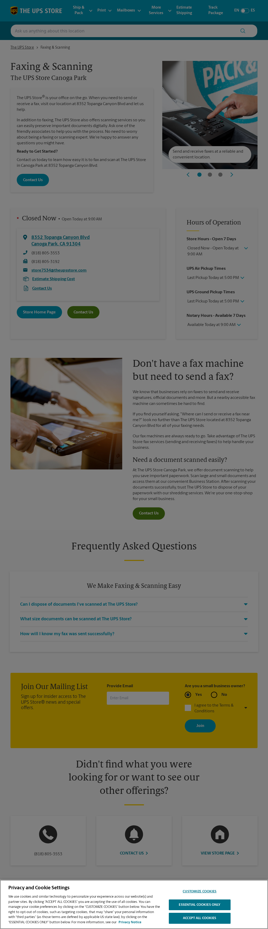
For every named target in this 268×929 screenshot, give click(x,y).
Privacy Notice (130, 922)
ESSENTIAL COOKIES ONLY (199, 905)
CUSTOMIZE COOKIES (199, 891)
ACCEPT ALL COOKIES (199, 918)
